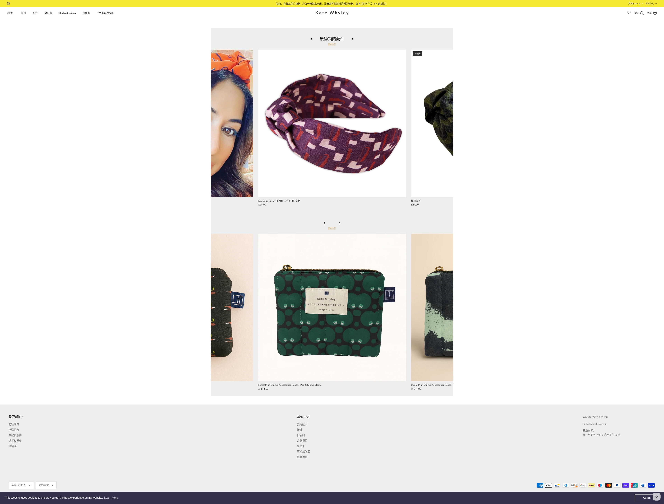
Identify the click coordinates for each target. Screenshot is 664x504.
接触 (299, 430)
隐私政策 (14, 424)
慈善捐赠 (302, 457)
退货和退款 (15, 441)
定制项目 (302, 441)
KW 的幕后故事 (105, 13)
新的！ (10, 13)
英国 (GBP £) (634, 3)
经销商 (12, 446)
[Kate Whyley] (332, 13)
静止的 (48, 13)
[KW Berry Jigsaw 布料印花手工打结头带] (332, 123)
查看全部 (332, 44)
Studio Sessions (67, 13)
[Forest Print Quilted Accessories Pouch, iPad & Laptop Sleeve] (332, 307)
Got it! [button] (647, 497)
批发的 (86, 13)
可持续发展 (303, 451)
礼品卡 (301, 446)
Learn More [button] (111, 497)
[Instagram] (8, 3)
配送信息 (14, 430)
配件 (35, 13)
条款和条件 (15, 435)
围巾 (23, 13)
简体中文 (649, 3)
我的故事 (302, 424)
